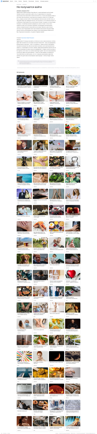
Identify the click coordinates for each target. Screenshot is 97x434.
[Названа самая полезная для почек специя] (40, 212)
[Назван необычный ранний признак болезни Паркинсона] (72, 245)
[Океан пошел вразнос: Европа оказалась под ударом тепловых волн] (24, 180)
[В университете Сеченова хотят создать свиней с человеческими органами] (72, 391)
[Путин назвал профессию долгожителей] (24, 147)
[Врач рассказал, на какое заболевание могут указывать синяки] (56, 196)
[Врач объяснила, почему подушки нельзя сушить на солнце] (40, 99)
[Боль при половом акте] (24, 407)
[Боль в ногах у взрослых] (56, 310)
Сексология (24, 4)
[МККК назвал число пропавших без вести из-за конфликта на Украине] (56, 147)
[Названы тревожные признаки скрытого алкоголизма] (56, 423)
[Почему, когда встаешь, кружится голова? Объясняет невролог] (72, 99)
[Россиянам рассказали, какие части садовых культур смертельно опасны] (24, 310)
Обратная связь (73, 433)
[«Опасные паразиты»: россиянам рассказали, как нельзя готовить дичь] (72, 261)
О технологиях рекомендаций (80, 433)
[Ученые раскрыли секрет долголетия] (40, 293)
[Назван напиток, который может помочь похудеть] (56, 342)
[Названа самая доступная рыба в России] (40, 196)
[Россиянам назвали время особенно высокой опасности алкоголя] (24, 245)
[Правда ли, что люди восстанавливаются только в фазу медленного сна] (72, 310)
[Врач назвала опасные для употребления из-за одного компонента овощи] (56, 180)
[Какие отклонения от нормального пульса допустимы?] (56, 245)
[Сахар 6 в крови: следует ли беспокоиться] (40, 115)
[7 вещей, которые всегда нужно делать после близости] (40, 147)
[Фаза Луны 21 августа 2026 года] (56, 358)
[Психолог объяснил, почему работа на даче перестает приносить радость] (40, 245)
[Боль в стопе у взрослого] (40, 326)
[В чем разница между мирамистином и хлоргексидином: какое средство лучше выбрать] (24, 326)
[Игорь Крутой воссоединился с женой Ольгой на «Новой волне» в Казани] (24, 196)
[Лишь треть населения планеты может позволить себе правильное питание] (40, 342)
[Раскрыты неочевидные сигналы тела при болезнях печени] (24, 131)
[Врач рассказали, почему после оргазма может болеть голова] (40, 180)
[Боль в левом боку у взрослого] (24, 212)
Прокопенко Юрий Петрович (27, 37)
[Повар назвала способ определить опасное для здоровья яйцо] (56, 99)
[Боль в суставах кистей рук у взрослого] (72, 375)
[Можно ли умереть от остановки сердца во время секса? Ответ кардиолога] (24, 99)
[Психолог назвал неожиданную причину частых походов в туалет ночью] (56, 277)
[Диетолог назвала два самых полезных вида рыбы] (72, 82)
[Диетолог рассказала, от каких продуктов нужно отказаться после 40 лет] (24, 293)
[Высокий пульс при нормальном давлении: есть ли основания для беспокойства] (40, 163)
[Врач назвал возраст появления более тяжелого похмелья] (40, 261)
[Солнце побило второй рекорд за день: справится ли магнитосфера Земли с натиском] (56, 391)
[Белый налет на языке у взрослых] (40, 358)
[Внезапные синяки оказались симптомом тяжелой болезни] (24, 228)
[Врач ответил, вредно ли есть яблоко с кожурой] (72, 212)
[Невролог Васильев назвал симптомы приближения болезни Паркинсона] (72, 342)
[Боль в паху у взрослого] (56, 261)
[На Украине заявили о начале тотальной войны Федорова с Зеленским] (72, 326)
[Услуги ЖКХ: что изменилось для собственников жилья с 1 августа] (24, 82)
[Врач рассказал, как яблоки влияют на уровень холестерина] (56, 115)
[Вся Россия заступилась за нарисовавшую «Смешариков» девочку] (24, 358)
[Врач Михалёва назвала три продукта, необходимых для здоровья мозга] (40, 228)
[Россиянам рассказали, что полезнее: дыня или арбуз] (56, 326)
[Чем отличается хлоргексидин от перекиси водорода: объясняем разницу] (72, 196)
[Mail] (1, 1)
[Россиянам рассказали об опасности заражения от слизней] (56, 375)
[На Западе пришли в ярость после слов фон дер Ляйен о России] (24, 115)
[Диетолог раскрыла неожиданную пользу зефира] (56, 131)
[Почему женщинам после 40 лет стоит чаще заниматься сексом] (72, 423)
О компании (5, 433)
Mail (1, 433)
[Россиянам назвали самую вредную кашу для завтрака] (56, 212)
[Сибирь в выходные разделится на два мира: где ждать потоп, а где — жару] (72, 407)
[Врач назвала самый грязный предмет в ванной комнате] (24, 342)
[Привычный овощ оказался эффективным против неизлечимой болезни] (72, 180)
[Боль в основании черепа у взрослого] (40, 277)
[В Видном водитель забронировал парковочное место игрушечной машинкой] (72, 293)
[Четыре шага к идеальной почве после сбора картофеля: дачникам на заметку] (72, 358)
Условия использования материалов (64, 433)
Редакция (56, 433)
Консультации (19, 4)
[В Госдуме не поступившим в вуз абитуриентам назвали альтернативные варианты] (24, 375)
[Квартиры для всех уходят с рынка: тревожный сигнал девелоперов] (40, 391)
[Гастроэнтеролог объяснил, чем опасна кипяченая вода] (72, 163)
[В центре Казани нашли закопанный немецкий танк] (56, 82)
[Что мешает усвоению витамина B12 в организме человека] (56, 163)
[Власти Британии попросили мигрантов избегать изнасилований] (72, 115)
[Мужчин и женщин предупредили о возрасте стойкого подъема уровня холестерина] (56, 293)
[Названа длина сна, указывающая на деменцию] (40, 82)
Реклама (8, 433)
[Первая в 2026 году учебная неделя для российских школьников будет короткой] (40, 310)
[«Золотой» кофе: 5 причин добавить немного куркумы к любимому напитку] (40, 375)
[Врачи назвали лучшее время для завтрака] (56, 228)
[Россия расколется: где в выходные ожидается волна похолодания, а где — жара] (24, 163)
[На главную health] (5, 1)
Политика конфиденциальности (90, 433)
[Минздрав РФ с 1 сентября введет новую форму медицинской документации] (56, 407)
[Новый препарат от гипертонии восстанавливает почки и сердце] (72, 228)
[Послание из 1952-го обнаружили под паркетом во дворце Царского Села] (40, 131)
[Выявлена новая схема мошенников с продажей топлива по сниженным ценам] (24, 277)
